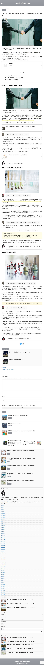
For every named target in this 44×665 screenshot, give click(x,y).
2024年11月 (3, 517)
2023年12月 (3, 539)
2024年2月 (3, 535)
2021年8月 (3, 594)
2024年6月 (3, 527)
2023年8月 (3, 547)
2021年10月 (3, 590)
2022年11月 (3, 564)
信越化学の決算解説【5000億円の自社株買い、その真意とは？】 (21, 465)
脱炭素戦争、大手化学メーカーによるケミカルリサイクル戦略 (21, 430)
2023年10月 (3, 543)
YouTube (7, 502)
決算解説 (3, 626)
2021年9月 (3, 592)
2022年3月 (3, 580)
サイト (3, 400)
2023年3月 (3, 556)
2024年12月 (3, 515)
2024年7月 (3, 525)
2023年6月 (3, 551)
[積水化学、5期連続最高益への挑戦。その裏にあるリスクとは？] (3, 601)
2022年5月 (3, 576)
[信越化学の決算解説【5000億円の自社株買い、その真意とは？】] (3, 609)
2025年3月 (3, 509)
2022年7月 (3, 572)
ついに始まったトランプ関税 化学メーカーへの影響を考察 (20, 473)
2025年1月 (3, 513)
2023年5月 (3, 553)
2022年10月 (3, 566)
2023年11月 (3, 541)
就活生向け (4, 369)
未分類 (2, 619)
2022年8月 (3, 570)
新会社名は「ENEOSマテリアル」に (14, 76)
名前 (3, 391)
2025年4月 (3, 507)
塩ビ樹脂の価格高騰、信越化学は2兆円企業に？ (18, 415)
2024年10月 (3, 519)
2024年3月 (3, 533)
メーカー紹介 (3, 617)
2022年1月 (3, 584)
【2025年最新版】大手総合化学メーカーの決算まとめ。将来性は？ (21, 458)
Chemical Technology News (22, 3)
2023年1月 (3, 560)
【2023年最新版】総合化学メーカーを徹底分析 (19, 352)
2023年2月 (3, 558)
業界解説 (3, 623)
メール (3, 396)
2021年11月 (3, 588)
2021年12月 (3, 586)
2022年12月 (3, 562)
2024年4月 (3, 531)
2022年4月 (3, 578)
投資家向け (8, 369)
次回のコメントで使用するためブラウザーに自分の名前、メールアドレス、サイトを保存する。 (19, 405)
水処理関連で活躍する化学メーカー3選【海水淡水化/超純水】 (20, 480)
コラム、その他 (4, 614)
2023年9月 (3, 545)
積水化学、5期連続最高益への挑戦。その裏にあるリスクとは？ (21, 450)
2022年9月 (3, 568)
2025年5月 (3, 505)
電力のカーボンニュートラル (14, 423)
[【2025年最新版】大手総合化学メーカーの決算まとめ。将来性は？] (3, 605)
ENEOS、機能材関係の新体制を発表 (14, 77)
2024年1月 (3, 537)
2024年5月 (3, 529)
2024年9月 (3, 521)
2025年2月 (3, 511)
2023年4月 (3, 555)
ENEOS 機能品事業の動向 (11, 79)
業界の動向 (4, 367)
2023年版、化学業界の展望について (17, 359)
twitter (2, 502)
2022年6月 (3, 574)
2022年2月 (3, 582)
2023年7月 (3, 549)
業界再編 (12, 369)
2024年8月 (3, 523)
